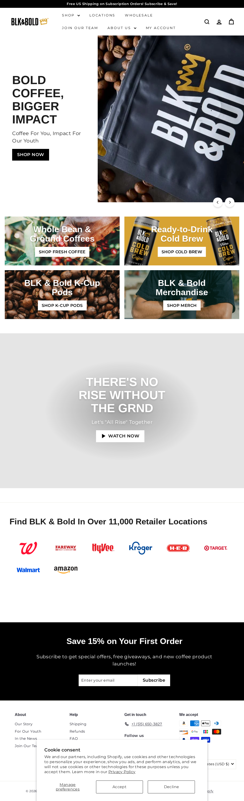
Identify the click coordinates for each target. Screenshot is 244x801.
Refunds (77, 731)
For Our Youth (28, 731)
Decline (171, 787)
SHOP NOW (30, 154)
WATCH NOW (123, 436)
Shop (69, 15)
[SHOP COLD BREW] (181, 241)
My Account (161, 28)
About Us (119, 28)
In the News (26, 738)
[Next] (229, 202)
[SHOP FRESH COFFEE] (62, 241)
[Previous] (218, 202)
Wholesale (139, 15)
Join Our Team (80, 28)
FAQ (74, 738)
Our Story (24, 724)
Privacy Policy (122, 772)
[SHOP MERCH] (181, 294)
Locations (102, 15)
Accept (119, 787)
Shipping (78, 724)
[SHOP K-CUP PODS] (62, 294)
